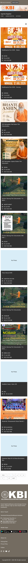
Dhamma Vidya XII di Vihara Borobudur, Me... (13, 459)
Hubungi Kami (4, 541)
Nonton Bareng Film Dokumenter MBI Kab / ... (13, 236)
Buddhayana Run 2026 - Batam (11, 50)
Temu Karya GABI (7, 273)
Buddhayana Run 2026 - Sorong (11, 87)
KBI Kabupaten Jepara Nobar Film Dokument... (12, 162)
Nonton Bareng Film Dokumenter (11, 310)
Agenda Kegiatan (10, 16)
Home (2, 16)
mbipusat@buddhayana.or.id (9, 521)
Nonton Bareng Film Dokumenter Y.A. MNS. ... (13, 199)
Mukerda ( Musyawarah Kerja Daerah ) (13, 421)
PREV (3, 475)
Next (13, 478)
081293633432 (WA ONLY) (9, 522)
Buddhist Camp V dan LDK (9, 384)
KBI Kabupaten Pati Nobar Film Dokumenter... (11, 125)
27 (9, 478)
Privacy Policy (4, 544)
